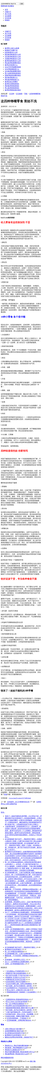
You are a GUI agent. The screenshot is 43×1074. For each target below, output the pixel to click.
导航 (25, 94)
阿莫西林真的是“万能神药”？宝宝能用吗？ (22, 992)
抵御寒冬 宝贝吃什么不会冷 (16, 977)
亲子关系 (8, 14)
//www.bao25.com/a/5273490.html (20, 798)
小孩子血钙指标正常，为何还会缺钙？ (19, 1012)
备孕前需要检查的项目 (13, 90)
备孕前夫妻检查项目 (12, 84)
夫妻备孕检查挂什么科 (13, 58)
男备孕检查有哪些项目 (13, 75)
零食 (5, 794)
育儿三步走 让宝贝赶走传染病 (16, 1001)
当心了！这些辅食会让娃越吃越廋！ (17, 962)
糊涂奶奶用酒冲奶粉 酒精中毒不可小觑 (20, 1008)
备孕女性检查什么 (11, 65)
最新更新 (10, 1057)
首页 (6, 9)
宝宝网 (11, 94)
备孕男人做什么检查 (12, 48)
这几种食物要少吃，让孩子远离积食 (17, 953)
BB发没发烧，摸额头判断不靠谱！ (18, 1016)
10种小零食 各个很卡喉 (13, 1029)
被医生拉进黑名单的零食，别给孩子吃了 (19, 1037)
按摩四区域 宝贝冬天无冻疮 (16, 979)
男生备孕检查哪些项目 (13, 63)
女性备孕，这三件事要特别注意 (18, 802)
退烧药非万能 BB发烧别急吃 (16, 973)
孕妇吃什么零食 (6, 1041)
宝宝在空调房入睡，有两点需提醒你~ (19, 984)
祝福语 (7, 20)
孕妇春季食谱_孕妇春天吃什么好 (16, 1054)
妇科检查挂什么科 (11, 52)
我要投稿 (4, 6)
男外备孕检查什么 (11, 77)
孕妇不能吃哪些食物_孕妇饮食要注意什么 (19, 1052)
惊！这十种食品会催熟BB (14, 951)
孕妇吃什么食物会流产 (13, 1050)
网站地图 (4, 1057)
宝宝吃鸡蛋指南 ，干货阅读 (16, 1018)
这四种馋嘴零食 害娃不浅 (14, 1031)
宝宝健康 (8, 16)
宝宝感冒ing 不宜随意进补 (15, 971)
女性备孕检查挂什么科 (13, 56)
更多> (3, 812)
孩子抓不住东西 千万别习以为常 (17, 975)
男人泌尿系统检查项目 (13, 73)
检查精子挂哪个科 (11, 50)
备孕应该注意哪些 (11, 81)
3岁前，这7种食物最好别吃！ (15, 964)
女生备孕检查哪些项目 (13, 71)
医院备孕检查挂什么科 (13, 54)
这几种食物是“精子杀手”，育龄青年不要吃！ (21, 947)
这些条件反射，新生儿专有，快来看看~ (20, 1014)
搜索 (21, 3)
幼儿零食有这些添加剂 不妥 (14, 1033)
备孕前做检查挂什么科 (13, 61)
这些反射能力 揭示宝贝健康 (16, 981)
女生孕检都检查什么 (12, 69)
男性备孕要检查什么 (12, 79)
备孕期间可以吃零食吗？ (13, 949)
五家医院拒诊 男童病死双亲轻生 (17, 999)
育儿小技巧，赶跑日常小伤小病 (18, 990)
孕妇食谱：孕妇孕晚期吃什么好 (16, 1047)
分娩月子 (8, 12)
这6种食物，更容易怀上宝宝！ (15, 959)
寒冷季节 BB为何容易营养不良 (17, 1006)
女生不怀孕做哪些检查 (13, 67)
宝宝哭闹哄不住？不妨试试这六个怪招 (19, 988)
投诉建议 (11, 6)
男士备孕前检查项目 (12, 88)
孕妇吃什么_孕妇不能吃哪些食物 (16, 1045)
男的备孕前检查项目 (12, 86)
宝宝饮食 (8, 18)
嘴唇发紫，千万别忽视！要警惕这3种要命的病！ (22, 956)
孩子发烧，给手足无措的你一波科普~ (19, 986)
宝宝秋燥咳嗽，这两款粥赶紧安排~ (19, 1020)
